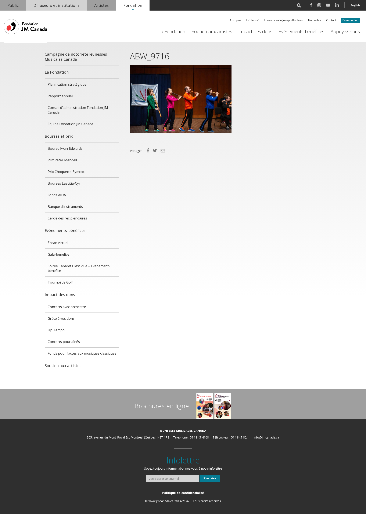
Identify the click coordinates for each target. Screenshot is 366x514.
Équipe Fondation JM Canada (70, 124)
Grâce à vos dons (61, 318)
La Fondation (171, 31)
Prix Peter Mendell (62, 160)
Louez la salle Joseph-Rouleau (283, 20)
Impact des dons (255, 31)
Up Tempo (56, 330)
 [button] (299, 5)
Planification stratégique (67, 84)
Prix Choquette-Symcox (66, 171)
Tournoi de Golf (60, 282)
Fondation (132, 5)
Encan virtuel (58, 242)
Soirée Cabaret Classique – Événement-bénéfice (79, 268)
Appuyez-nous (345, 31)
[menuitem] (13, 5)
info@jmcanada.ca (266, 437)
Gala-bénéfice (58, 254)
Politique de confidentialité (183, 493)
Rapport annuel (60, 96)
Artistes (101, 5)
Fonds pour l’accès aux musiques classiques (82, 353)
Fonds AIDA (57, 195)
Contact (331, 20)
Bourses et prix (59, 136)
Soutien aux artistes (212, 31)
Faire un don (350, 20)
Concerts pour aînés (64, 341)
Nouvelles (314, 20)
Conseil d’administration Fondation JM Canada (78, 110)
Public (13, 5)
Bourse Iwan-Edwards (65, 148)
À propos (235, 20)
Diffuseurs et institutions (56, 5)
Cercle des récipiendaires (67, 218)
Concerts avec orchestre (67, 306)
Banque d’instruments (65, 206)
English (355, 5)
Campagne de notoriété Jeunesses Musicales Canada (76, 57)
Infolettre (252, 20)
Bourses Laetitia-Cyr (64, 183)
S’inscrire (209, 478)
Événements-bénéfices (301, 31)
